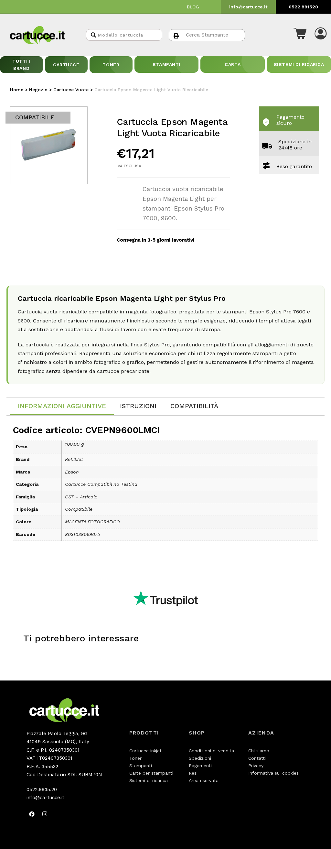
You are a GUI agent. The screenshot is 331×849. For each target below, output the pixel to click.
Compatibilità (194, 406)
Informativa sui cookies (273, 773)
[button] (300, 35)
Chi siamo (258, 750)
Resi (193, 773)
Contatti (257, 758)
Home (16, 89)
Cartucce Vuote (71, 89)
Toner (135, 758)
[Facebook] (32, 814)
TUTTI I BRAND (21, 65)
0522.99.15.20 (42, 789)
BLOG (193, 6)
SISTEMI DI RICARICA (299, 64)
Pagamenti (200, 765)
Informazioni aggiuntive (62, 406)
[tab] (62, 406)
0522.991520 (303, 6)
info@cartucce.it (248, 6)
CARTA (232, 64)
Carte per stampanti (151, 773)
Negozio (38, 89)
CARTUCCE (66, 64)
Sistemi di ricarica (148, 780)
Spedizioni (200, 758)
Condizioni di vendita (211, 750)
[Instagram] (44, 814)
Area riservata (204, 780)
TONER (110, 64)
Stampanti (140, 765)
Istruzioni (138, 406)
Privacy (255, 765)
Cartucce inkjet (145, 750)
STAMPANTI (166, 64)
